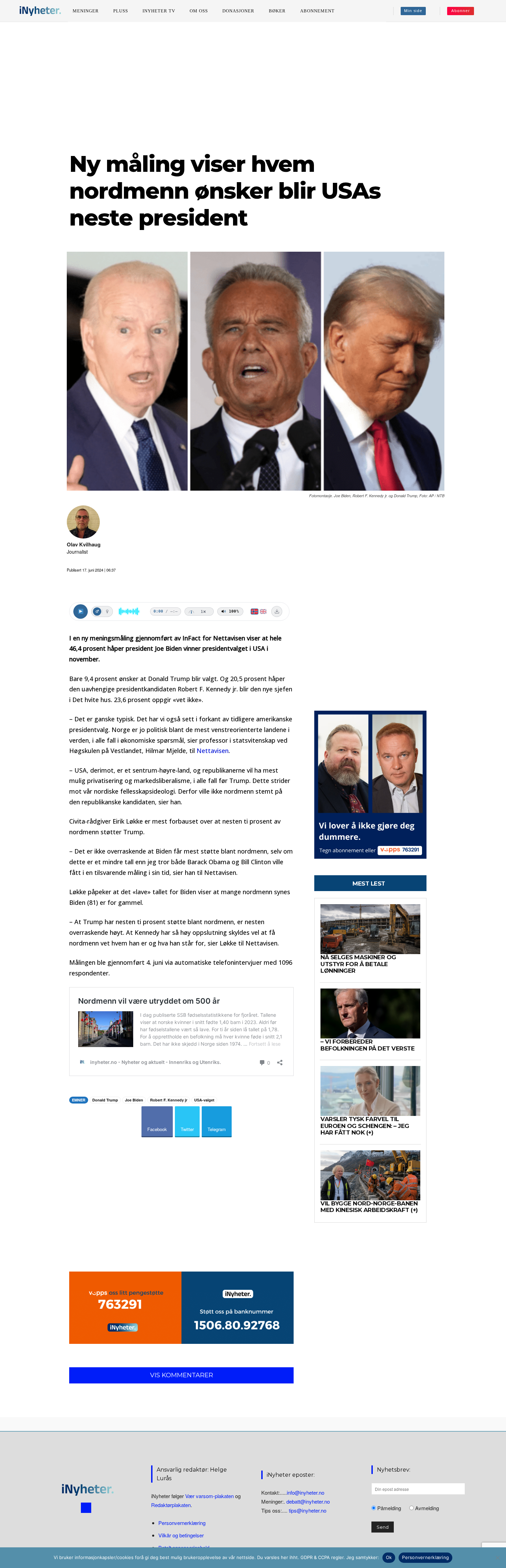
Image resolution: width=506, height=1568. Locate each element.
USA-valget (204, 1099)
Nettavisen (213, 750)
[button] (489, 11)
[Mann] (97, 611)
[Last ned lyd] (276, 611)
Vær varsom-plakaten (209, 1495)
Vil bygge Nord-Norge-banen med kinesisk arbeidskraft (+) (369, 1207)
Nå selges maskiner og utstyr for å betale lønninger (358, 964)
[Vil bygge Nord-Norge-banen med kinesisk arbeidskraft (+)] (370, 1175)
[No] (497, 1557)
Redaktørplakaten (171, 1504)
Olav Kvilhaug (84, 544)
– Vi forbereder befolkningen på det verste (367, 1045)
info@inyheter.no (305, 1492)
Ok (389, 1557)
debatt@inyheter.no (308, 1501)
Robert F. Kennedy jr (168, 1099)
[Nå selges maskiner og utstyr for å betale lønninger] (370, 929)
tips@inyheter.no (307, 1510)
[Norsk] (254, 611)
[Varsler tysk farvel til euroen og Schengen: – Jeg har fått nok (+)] (370, 1091)
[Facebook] (86, 1508)
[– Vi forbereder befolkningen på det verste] (370, 1013)
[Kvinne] (107, 611)
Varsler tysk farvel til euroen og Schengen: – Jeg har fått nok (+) (364, 1126)
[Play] (80, 611)
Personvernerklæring (181, 1522)
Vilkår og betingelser (181, 1535)
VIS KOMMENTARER (181, 1375)
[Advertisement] (253, 86)
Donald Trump (105, 1099)
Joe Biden (134, 1099)
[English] (263, 611)
